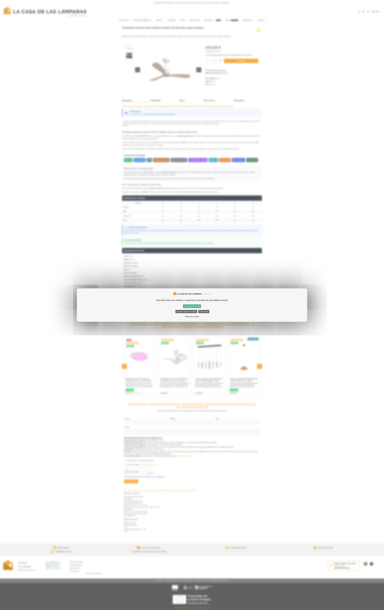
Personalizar (203, 312)
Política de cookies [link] (192, 317)
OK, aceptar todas (192, 306)
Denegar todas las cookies (186, 312)
